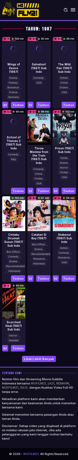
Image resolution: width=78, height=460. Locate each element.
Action (64, 77)
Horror (64, 167)
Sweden (14, 340)
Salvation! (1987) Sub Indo (39, 68)
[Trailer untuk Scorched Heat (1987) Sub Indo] (5, 348)
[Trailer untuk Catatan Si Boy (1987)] (30, 278)
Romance (13, 87)
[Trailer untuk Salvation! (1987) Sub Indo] (30, 105)
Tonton (18, 105)
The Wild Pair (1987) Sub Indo (64, 68)
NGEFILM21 (10, 387)
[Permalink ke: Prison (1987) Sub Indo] (64, 127)
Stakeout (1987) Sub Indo (64, 238)
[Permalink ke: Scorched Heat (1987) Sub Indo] (13, 301)
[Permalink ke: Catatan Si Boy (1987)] (39, 213)
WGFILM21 (38, 383)
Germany (13, 97)
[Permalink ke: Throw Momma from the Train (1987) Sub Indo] (39, 127)
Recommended (15, 266)
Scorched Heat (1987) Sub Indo (13, 325)
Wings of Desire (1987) (13, 68)
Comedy (38, 77)
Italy (13, 159)
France (13, 92)
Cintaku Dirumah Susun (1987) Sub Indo (13, 240)
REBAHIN (62, 383)
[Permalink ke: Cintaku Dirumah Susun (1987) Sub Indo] (13, 213)
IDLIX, (24, 387)
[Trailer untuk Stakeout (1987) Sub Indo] (56, 278)
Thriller (38, 178)
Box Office (13, 251)
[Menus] (73, 10)
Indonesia (14, 270)
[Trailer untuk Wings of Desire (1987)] (5, 105)
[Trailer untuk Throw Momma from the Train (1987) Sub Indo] (30, 191)
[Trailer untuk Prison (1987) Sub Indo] (56, 191)
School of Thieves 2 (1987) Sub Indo (13, 143)
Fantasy (13, 82)
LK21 (51, 383)
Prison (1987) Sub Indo (64, 150)
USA (39, 82)
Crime (64, 82)
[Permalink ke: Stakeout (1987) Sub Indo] (64, 213)
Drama (13, 77)
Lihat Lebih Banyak (39, 359)
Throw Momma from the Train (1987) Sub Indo (39, 156)
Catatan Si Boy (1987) (38, 236)
